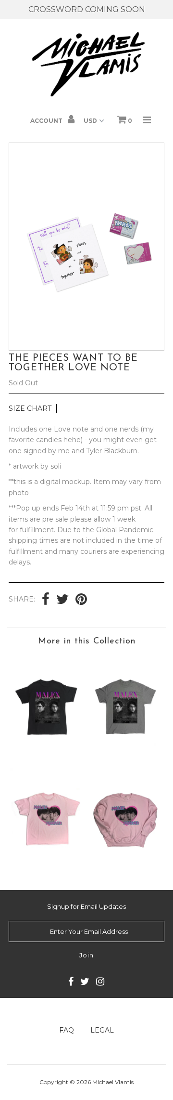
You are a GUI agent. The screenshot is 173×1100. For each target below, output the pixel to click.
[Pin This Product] (81, 600)
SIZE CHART (30, 408)
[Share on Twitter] (62, 600)
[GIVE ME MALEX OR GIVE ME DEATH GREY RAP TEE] (125, 752)
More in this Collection (87, 641)
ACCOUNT (47, 120)
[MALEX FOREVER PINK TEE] (47, 865)
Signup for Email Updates (86, 906)
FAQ (66, 1030)
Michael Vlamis (113, 1082)
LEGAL (102, 1030)
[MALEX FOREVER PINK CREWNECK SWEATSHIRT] (125, 865)
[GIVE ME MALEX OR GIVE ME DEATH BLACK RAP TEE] (47, 752)
